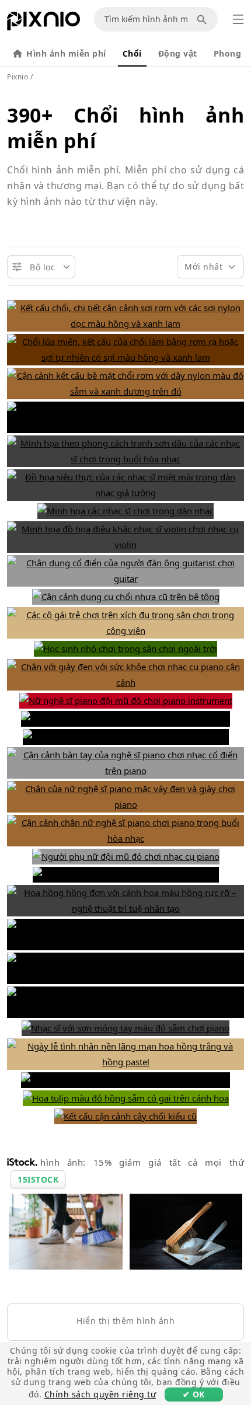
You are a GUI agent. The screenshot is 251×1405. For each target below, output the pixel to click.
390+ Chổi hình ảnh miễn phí (125, 128)
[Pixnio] (43, 23)
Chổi (132, 53)
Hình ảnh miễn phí (66, 53)
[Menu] (238, 19)
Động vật (177, 53)
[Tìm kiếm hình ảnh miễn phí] (203, 19)
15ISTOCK (38, 1179)
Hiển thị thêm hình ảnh (125, 1320)
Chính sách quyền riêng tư (100, 1394)
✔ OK (194, 1394)
